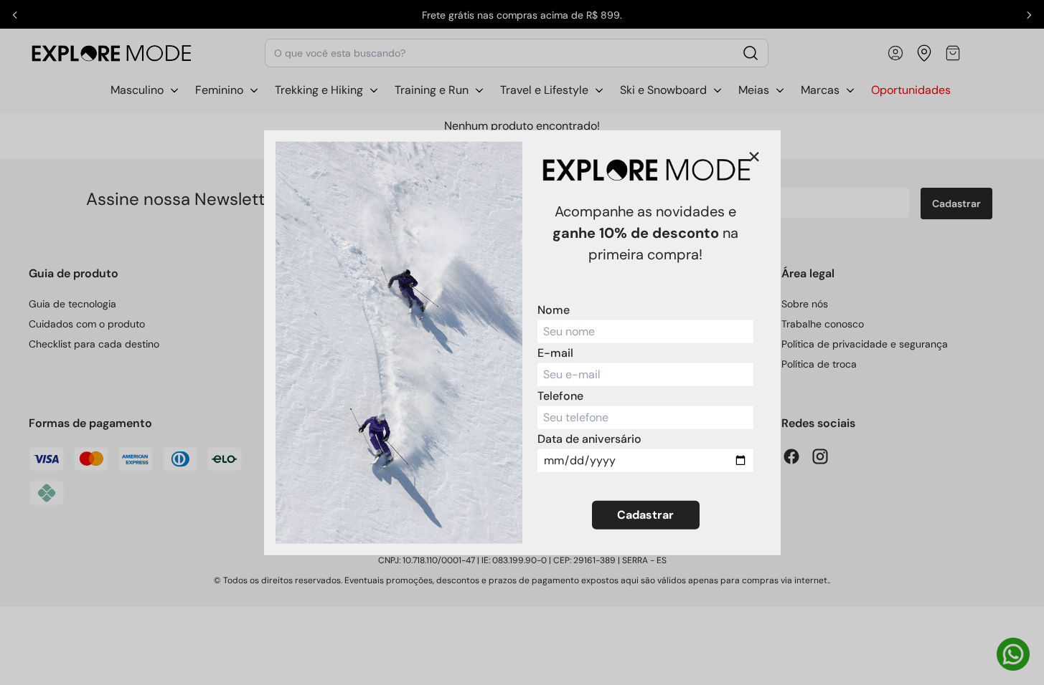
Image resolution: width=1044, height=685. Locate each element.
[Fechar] (754, 157)
